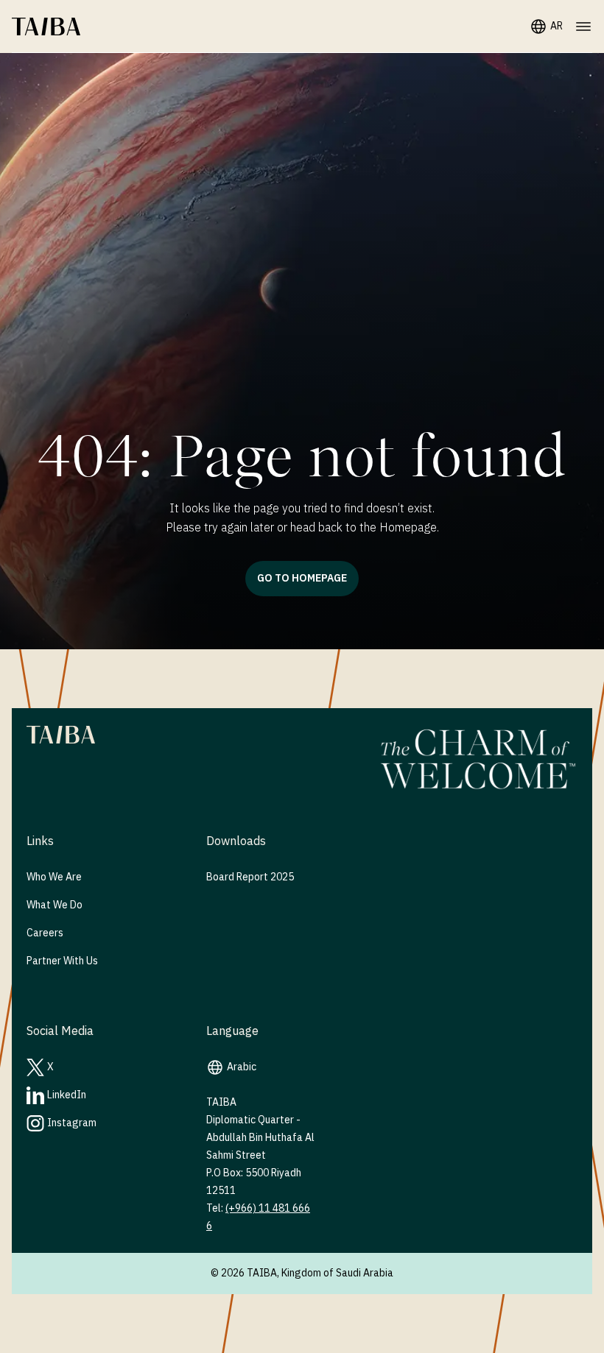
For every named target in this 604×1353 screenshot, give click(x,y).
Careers (45, 933)
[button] (46, 26)
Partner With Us (62, 961)
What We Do (54, 905)
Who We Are (54, 877)
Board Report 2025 (250, 877)
